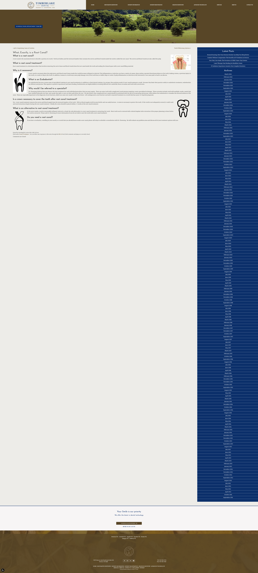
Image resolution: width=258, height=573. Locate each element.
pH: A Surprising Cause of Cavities (24, 48)
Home (92, 4)
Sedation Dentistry (178, 4)
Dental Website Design (125, 569)
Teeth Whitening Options (182, 48)
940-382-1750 (162, 560)
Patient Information (134, 4)
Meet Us (234, 4)
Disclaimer (135, 567)
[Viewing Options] (3, 570)
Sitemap (142, 567)
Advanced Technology (200, 4)
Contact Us (250, 4)
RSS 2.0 (60, 134)
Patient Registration (156, 4)
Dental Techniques (24, 134)
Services (219, 4)
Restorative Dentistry (111, 4)
